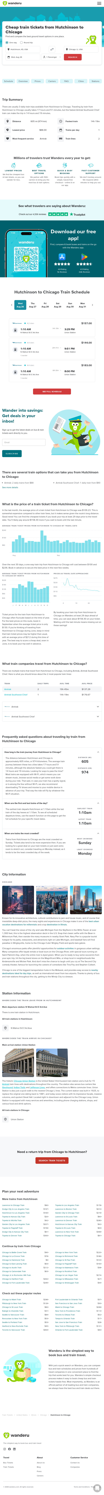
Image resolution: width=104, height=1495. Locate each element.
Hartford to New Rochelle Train (15, 1326)
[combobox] (23, 49)
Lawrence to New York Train (67, 1232)
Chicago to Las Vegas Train (66, 1275)
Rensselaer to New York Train (14, 1318)
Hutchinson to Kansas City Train (68, 1224)
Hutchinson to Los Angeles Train (16, 1213)
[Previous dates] (11, 305)
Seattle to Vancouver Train (13, 1315)
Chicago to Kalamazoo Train (66, 1267)
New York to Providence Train (67, 1311)
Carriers (52, 81)
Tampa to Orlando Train (65, 1318)
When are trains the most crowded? (21, 833)
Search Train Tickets (52, 1160)
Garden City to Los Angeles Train (16, 1224)
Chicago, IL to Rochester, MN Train (16, 1275)
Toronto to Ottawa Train (65, 1315)
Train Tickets (7, 1415)
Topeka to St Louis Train (65, 1228)
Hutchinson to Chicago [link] (60, 1415)
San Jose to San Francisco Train (68, 1322)
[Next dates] (92, 305)
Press (39, 1471)
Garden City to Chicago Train (67, 1213)
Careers (40, 1476)
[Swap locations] (52, 49)
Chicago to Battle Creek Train (14, 1252)
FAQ (66, 81)
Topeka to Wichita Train (12, 1220)
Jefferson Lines (37, 1087)
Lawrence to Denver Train (66, 1220)
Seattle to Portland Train (12, 1322)
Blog (39, 1467)
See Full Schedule (52, 391)
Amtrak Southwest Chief (15, 694)
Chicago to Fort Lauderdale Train (16, 1283)
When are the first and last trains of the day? (25, 803)
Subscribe (12, 453)
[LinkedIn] (14, 1449)
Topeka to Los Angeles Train (67, 1205)
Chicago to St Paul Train (65, 1260)
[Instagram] (4, 1449)
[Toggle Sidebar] (99, 3)
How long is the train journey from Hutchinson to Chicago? (32, 752)
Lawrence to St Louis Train (66, 1217)
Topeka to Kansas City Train (13, 1217)
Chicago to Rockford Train (66, 1271)
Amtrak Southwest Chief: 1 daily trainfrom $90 (78, 482)
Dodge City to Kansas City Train (15, 1232)
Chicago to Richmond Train (66, 1256)
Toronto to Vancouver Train (13, 1330)
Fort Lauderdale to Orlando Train (69, 1299)
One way (13, 42)
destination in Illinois (57, 924)
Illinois (33, 1415)
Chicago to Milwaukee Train (66, 1279)
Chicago (43, 1415)
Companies (75, 1467)
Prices (37, 81)
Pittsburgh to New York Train (14, 1303)
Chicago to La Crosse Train (13, 1256)
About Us (41, 1463)
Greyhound (7, 1087)
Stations (95, 81)
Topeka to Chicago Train (65, 1235)
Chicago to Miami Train (11, 1299)
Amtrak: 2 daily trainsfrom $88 (19, 482)
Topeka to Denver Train (12, 1235)
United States (22, 1415)
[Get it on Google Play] (84, 256)
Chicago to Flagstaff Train (65, 1264)
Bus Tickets (8, 1463)
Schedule (8, 81)
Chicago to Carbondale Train (14, 1271)
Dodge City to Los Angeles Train (15, 1209)
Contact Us (75, 1463)
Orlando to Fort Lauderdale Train (69, 1330)
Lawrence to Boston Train (66, 1209)
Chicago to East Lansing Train (14, 1264)
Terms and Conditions (82, 1487)
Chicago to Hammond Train (13, 1260)
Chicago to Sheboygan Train (67, 1283)
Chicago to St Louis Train (12, 1307)
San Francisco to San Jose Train (68, 1303)
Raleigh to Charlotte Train (12, 1311)
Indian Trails (19, 1087)
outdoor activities (65, 948)
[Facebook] (9, 1449)
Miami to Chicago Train (64, 1307)
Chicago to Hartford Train (12, 1279)
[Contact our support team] (97, 1488)
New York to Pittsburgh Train (67, 1326)
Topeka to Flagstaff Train (12, 1228)
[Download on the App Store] (62, 256)
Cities (81, 81)
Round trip (28, 42)
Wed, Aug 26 (16, 57)
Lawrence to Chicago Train (13, 1205)
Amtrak (7, 689)
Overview (23, 81)
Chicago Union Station (24, 1081)
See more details (10, 487)
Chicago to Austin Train (12, 1267)
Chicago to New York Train (66, 1252)
